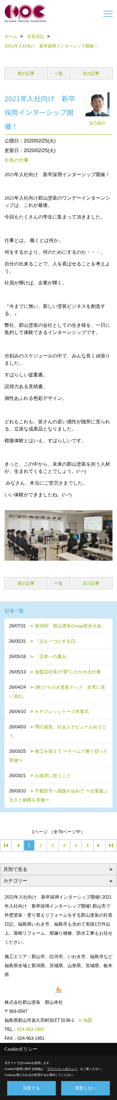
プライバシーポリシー (62, 1069)
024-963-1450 (30, 1029)
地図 (87, 1020)
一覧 (58, 73)
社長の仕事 (16, 160)
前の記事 (26, 73)
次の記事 (90, 73)
